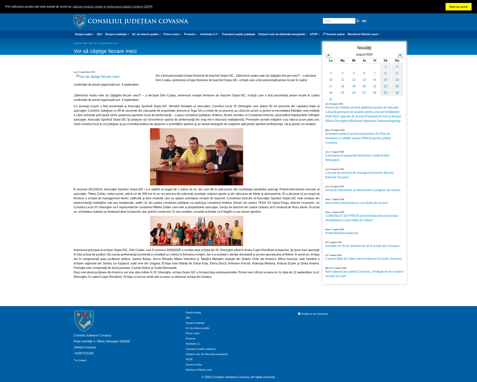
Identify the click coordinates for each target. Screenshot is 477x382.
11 (342, 79)
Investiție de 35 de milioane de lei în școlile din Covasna (362, 245)
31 (330, 99)
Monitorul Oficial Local (199, 369)
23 (397, 86)
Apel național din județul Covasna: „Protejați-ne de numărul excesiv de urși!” (364, 274)
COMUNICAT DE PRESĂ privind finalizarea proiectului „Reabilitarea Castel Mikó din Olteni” (361, 218)
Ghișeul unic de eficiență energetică (207, 354)
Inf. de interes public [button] (145, 34)
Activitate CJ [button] (208, 34)
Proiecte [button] (190, 34)
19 (354, 86)
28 (374, 92)
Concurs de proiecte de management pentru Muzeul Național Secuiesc (359, 175)
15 (385, 79)
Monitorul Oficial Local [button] (363, 34)
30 (397, 92)
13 (364, 79)
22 (385, 86)
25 (342, 92)
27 (364, 92)
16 (397, 79)
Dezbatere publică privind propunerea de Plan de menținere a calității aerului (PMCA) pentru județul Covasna (358, 138)
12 (354, 79)
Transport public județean (238, 34)
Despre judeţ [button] (83, 34)
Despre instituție (195, 322)
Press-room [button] (172, 34)
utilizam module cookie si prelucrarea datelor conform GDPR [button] (113, 6)
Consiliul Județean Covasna (138, 22)
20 (364, 86)
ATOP (189, 359)
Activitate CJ (193, 343)
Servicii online (335, 34)
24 (330, 92)
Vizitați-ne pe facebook (314, 313)
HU (364, 21)
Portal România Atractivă (341, 233)
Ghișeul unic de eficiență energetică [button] (281, 34)
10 (330, 79)
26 (354, 92)
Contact (81, 360)
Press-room (193, 333)
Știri (99, 34)
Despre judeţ (193, 312)
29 (385, 92)
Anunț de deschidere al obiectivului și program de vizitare (363, 190)
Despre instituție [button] (116, 34)
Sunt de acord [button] (458, 6)
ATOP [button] (314, 34)
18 (342, 86)
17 (330, 86)
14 (374, 79)
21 (374, 86)
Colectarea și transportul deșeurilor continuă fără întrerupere (357, 158)
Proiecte (190, 338)
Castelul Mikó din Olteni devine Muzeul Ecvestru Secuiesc (363, 258)
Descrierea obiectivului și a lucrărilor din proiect (356, 202)
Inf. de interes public (198, 328)
